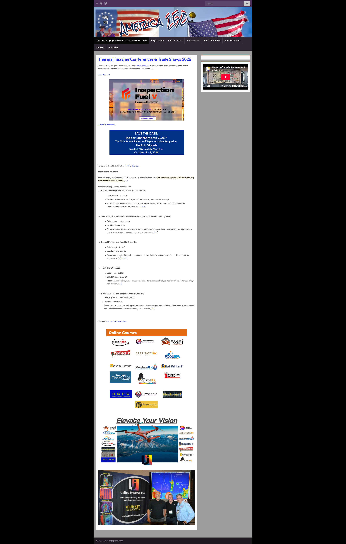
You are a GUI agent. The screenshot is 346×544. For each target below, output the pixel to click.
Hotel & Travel (175, 40)
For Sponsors (193, 40)
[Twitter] (105, 3)
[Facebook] (97, 3)
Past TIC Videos (233, 40)
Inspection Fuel (104, 75)
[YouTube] (101, 3)
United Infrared (142, 66)
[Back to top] (340, 538)
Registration (157, 40)
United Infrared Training (117, 322)
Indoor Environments (106, 125)
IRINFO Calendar (132, 166)
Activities (113, 47)
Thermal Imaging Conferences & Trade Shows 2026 (121, 40)
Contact (100, 47)
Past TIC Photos (212, 40)
